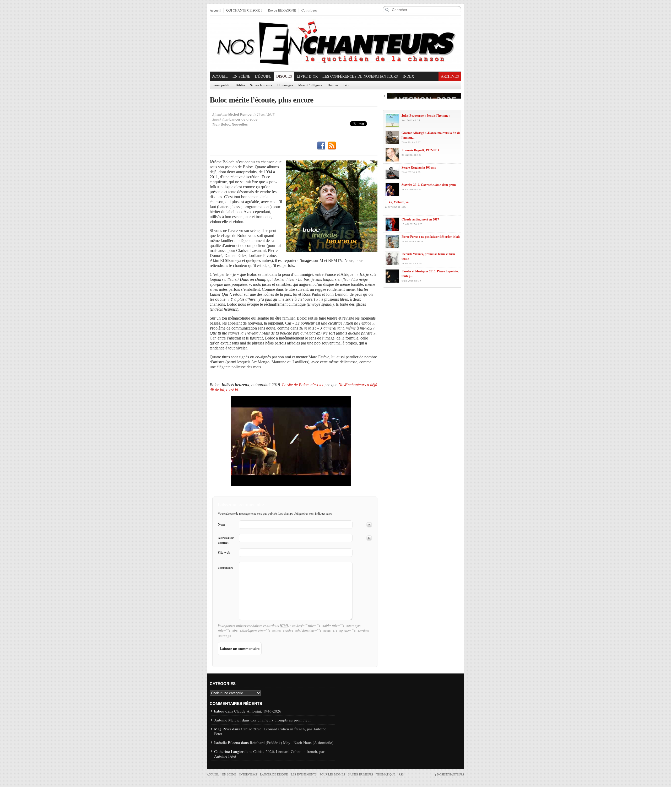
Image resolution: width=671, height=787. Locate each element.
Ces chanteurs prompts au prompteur (281, 720)
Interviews (248, 774)
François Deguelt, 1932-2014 (420, 150)
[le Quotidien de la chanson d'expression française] (335, 43)
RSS (332, 146)
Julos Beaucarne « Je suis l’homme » (426, 115)
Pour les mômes (332, 774)
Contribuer (309, 10)
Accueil (215, 10)
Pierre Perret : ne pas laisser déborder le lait (431, 236)
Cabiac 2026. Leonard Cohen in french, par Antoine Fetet (270, 731)
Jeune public (221, 85)
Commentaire (225, 567)
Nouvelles (240, 124)
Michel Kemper (240, 114)
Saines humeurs (261, 85)
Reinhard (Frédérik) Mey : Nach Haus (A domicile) (291, 742)
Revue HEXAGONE (282, 10)
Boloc (225, 124)
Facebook (321, 146)
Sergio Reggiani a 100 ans (419, 167)
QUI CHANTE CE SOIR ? (244, 10)
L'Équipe (263, 76)
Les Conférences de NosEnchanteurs (360, 76)
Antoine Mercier (227, 720)
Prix (346, 85)
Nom (221, 524)
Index (408, 76)
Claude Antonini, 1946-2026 (257, 711)
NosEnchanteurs (449, 774)
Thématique (386, 774)
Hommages (285, 85)
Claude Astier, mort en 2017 (420, 219)
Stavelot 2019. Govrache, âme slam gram (429, 184)
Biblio (240, 85)
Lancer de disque (243, 119)
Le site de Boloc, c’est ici (302, 384)
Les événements (304, 774)
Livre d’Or (307, 76)
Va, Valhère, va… (400, 202)
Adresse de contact (226, 540)
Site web (224, 552)
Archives (450, 76)
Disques (284, 76)
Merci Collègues (310, 85)
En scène (241, 76)
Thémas (332, 85)
